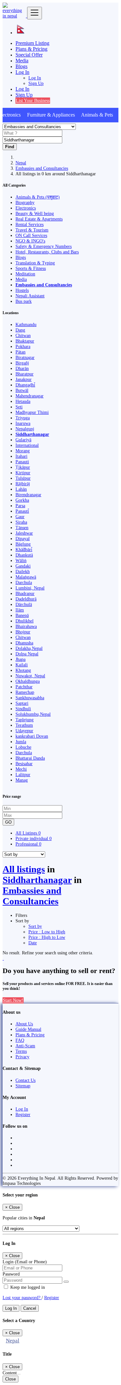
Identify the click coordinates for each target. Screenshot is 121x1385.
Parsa (20, 505)
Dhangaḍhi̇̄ (25, 384)
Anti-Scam (25, 1045)
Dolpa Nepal (26, 653)
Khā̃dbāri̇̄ (23, 549)
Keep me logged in (27, 1287)
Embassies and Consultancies (41, 168)
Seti (19, 406)
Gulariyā (23, 439)
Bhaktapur (24, 341)
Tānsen (21, 527)
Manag (21, 780)
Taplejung (24, 719)
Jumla (20, 741)
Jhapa (20, 659)
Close (10, 1379)
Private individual (33, 838)
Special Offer (29, 54)
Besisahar (24, 763)
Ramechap (24, 692)
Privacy (22, 1056)
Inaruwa (22, 423)
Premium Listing (32, 43)
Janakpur (23, 379)
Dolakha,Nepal (29, 648)
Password (11, 1274)
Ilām (19, 609)
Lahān (21, 489)
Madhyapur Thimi (32, 412)
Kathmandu (25, 324)
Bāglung (23, 544)
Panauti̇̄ (22, 511)
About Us (24, 1023)
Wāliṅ (20, 560)
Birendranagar (28, 494)
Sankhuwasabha (29, 697)
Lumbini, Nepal (30, 587)
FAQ (19, 1040)
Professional (28, 843)
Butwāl (21, 390)
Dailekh (22, 571)
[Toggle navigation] (34, 13)
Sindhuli (23, 708)
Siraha (21, 522)
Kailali (21, 664)
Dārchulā (23, 604)
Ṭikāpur (22, 467)
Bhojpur (22, 631)
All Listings (28, 833)
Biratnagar (25, 357)
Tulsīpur (23, 478)
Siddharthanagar (32, 434)
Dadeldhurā (25, 598)
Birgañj (22, 362)
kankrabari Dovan (31, 736)
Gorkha (22, 500)
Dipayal (22, 538)
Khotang (23, 670)
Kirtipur (22, 472)
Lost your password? (22, 1297)
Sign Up (36, 83)
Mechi (21, 769)
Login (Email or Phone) (25, 1261)
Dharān (22, 368)
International (27, 445)
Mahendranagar (29, 395)
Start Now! (13, 1000)
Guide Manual (28, 1029)
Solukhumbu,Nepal (33, 714)
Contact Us (25, 1080)
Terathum (24, 725)
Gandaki (23, 566)
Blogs (21, 66)
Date (32, 942)
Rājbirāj (22, 483)
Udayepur (24, 730)
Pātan (20, 351)
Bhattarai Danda (30, 758)
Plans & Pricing (31, 49)
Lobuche (23, 747)
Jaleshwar (24, 533)
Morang (22, 450)
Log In (34, 77)
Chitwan (23, 335)
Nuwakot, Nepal (30, 675)
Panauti (22, 461)
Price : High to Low (46, 937)
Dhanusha (24, 642)
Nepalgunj (24, 428)
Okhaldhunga (27, 681)
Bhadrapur (25, 593)
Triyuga (22, 417)
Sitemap (22, 1085)
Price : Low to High (46, 931)
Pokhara (22, 346)
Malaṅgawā (25, 577)
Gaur (20, 516)
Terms (21, 1051)
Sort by (35, 926)
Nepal (20, 162)
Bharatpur (24, 373)
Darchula (23, 582)
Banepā (22, 615)
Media (21, 60)
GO (8, 822)
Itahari (21, 456)
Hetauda (22, 401)
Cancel (29, 1308)
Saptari (21, 703)
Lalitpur (22, 774)
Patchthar (24, 686)
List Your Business (33, 100)
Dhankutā (24, 555)
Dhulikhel (24, 620)
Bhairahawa (26, 626)
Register (22, 1114)
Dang (20, 330)
